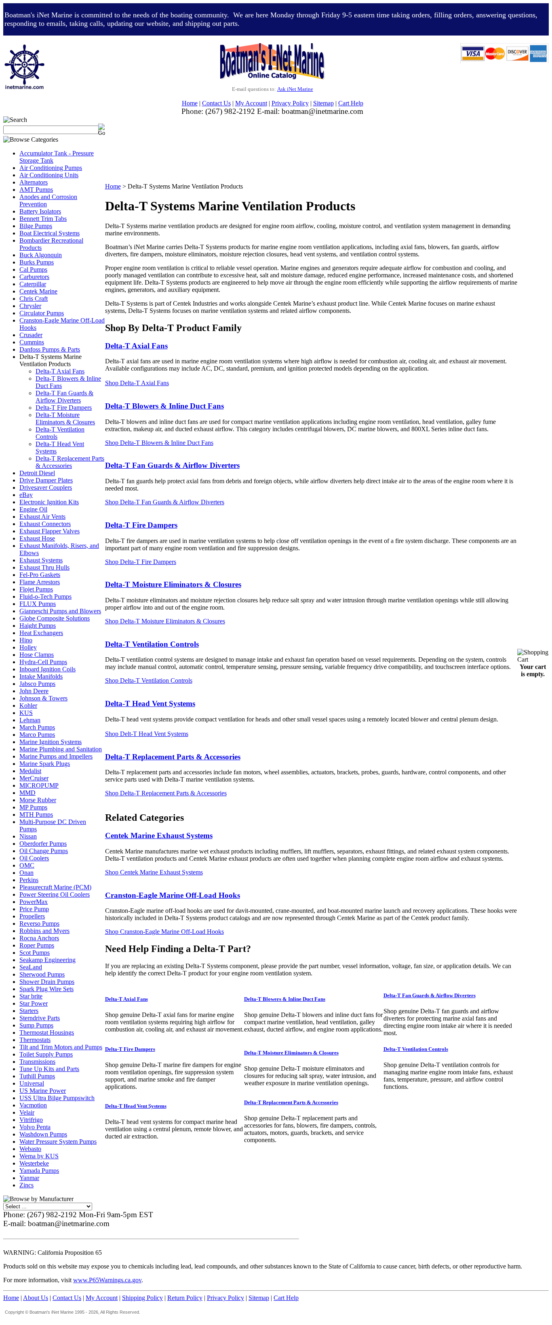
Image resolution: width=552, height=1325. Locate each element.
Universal (31, 1083)
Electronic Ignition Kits (49, 502)
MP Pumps (33, 807)
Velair (26, 1112)
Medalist (30, 770)
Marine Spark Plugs (44, 763)
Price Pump (34, 909)
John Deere (33, 691)
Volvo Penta (35, 1127)
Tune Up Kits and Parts (49, 1068)
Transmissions (37, 1061)
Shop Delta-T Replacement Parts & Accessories (166, 793)
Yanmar (29, 1177)
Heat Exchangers (41, 632)
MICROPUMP (39, 785)
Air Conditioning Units (48, 175)
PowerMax (33, 901)
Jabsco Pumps (37, 683)
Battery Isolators (40, 211)
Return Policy (184, 1297)
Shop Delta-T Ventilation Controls (148, 680)
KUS (26, 712)
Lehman (29, 720)
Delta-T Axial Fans (60, 371)
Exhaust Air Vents (42, 516)
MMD (27, 792)
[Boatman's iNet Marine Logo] (24, 46)
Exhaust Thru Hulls (44, 567)
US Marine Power (42, 1090)
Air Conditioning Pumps (50, 167)
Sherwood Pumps (42, 974)
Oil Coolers (34, 858)
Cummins (31, 342)
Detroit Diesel (37, 473)
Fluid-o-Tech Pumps (45, 596)
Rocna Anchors (39, 938)
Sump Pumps (36, 1025)
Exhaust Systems (41, 560)
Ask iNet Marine (295, 89)
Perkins (28, 879)
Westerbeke (34, 1163)
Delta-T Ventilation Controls (152, 644)
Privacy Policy (290, 103)
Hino (25, 640)
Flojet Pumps (36, 589)
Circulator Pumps (41, 313)
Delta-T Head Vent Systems (150, 703)
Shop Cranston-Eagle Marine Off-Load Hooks (164, 931)
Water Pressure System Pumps (58, 1141)
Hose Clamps (36, 654)
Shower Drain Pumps (46, 981)
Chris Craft (33, 298)
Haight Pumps (37, 625)
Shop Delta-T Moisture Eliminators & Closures (165, 621)
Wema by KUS (39, 1156)
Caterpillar (32, 284)
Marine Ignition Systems (50, 741)
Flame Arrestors (39, 582)
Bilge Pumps (35, 225)
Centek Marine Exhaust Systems (159, 835)
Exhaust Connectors (45, 523)
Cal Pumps (33, 269)
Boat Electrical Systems (49, 233)
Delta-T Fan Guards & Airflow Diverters (64, 397)
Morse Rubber (37, 800)
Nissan (28, 836)
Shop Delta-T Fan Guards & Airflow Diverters (164, 502)
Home (190, 103)
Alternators (33, 182)
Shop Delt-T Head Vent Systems (146, 733)
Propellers (32, 916)
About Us (35, 1297)
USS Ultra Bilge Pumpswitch (57, 1097)
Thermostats (35, 1039)
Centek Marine (38, 291)
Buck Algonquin (40, 255)
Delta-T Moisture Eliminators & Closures (65, 418)
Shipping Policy (142, 1297)
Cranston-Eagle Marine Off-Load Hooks (172, 895)
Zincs (26, 1185)
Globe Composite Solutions (54, 618)
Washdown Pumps (43, 1134)
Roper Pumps (36, 945)
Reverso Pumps (39, 923)
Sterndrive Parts (39, 1018)
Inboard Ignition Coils (47, 669)
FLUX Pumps (37, 603)
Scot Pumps (34, 952)
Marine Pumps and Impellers (56, 756)
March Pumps (37, 727)
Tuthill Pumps (37, 1076)
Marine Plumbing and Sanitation (60, 749)
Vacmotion (33, 1105)
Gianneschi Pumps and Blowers (60, 611)
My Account (251, 103)
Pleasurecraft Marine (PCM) (55, 887)
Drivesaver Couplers (45, 487)
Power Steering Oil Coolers (54, 894)
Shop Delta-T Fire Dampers (140, 561)
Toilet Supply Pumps (46, 1054)
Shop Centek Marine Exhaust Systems (154, 872)
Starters (28, 1010)
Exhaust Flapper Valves (49, 531)
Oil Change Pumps (43, 850)
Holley (28, 647)
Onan (26, 872)
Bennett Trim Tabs (43, 218)
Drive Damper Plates (46, 480)
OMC (26, 865)
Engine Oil (33, 509)
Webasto (30, 1148)
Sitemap (323, 103)
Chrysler (30, 305)
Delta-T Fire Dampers (64, 407)
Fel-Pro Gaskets (39, 574)
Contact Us (216, 103)
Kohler (28, 705)
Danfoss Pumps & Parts (49, 349)
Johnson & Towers (43, 698)
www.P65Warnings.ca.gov (107, 1280)
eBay (26, 494)
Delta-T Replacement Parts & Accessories (70, 462)
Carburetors (34, 276)
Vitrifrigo (31, 1119)
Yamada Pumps (39, 1170)
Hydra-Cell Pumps (43, 661)
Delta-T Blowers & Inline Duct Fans (284, 999)
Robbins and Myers (44, 930)
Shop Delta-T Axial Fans (137, 382)
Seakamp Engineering (47, 959)
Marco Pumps (37, 734)
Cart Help (350, 103)
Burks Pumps (36, 262)
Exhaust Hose (37, 538)
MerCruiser (33, 778)
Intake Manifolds (41, 676)
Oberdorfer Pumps (43, 843)
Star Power (33, 1003)
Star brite (30, 996)
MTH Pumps (36, 814)
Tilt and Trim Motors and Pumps (60, 1047)
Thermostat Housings (46, 1032)
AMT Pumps (36, 189)
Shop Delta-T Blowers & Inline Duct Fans (159, 442)
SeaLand (30, 967)
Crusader (30, 334)
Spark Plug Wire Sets (46, 988)
